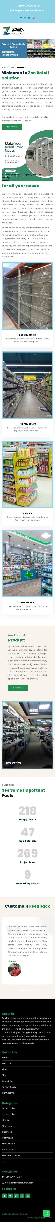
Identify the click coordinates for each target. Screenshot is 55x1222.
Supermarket (27, 335)
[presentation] (4, 739)
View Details (12, 766)
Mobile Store (15, 763)
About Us (6, 1070)
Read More (12, 127)
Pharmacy (27, 602)
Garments (7, 1145)
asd (4, 1168)
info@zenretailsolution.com (18, 1190)
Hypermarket (27, 424)
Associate (7, 1088)
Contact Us (8, 1100)
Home (5, 1064)
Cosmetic (7, 1139)
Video (5, 1076)
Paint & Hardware (11, 1162)
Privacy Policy (9, 1094)
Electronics (7, 1156)
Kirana (27, 513)
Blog (4, 1082)
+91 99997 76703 (13, 1184)
